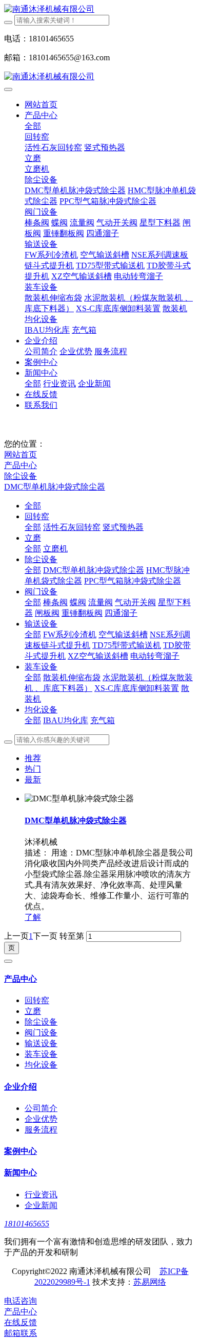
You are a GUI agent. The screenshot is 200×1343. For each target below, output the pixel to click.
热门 (33, 769)
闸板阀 (47, 613)
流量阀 (100, 602)
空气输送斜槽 (123, 634)
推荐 (33, 758)
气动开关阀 (135, 602)
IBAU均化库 (65, 720)
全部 (33, 126)
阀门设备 (41, 591)
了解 (33, 917)
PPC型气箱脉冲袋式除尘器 (132, 580)
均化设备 (41, 709)
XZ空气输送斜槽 (98, 656)
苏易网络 (149, 1282)
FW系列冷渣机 (69, 634)
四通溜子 (121, 613)
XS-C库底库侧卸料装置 (136, 688)
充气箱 (102, 720)
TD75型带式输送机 (126, 645)
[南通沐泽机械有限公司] (100, 9)
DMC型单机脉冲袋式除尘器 (54, 486)
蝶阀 (78, 602)
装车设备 (41, 666)
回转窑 (37, 516)
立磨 (33, 538)
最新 (33, 779)
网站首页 (41, 104)
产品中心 (20, 465)
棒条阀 (55, 602)
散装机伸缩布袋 (72, 677)
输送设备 (41, 623)
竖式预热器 (123, 527)
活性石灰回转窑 (72, 527)
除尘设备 (20, 476)
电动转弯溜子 (154, 656)
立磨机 (55, 548)
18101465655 (26, 1223)
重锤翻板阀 (82, 613)
